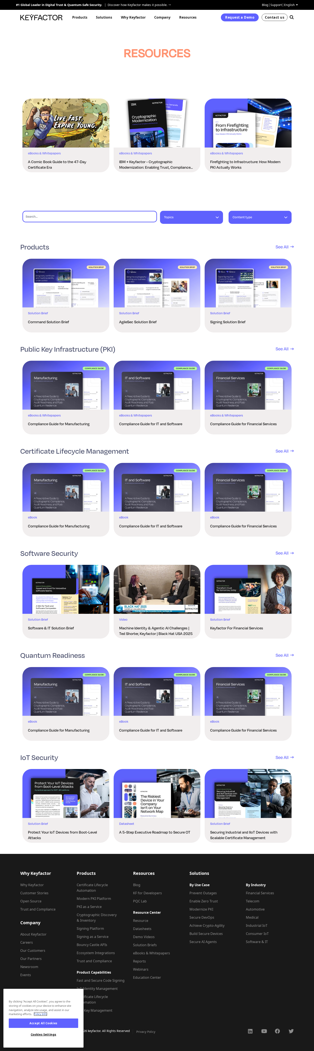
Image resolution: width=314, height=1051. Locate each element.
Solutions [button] (104, 17)
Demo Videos (144, 936)
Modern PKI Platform (94, 898)
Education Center (147, 977)
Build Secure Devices (206, 933)
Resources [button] (188, 17)
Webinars (140, 969)
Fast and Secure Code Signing (101, 980)
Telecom (252, 901)
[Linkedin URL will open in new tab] (250, 1031)
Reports (139, 961)
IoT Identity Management (97, 988)
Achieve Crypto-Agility (206, 925)
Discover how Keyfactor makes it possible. (136, 5)
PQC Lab (140, 901)
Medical (252, 917)
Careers (26, 942)
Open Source (30, 901)
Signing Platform (90, 928)
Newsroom (29, 966)
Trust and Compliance (38, 909)
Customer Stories (34, 893)
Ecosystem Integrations (96, 953)
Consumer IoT (257, 933)
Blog (265, 5)
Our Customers (32, 950)
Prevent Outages (203, 893)
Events (25, 975)
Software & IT (257, 941)
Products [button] (79, 17)
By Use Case (199, 885)
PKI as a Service (89, 906)
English (289, 5)
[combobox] (191, 219)
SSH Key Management (94, 1010)
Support (276, 5)
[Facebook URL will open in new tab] (277, 1031)
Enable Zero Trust (203, 901)
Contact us (274, 17)
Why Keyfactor (32, 885)
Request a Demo (239, 17)
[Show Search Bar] (292, 17)
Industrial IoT (256, 925)
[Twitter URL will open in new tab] (291, 1031)
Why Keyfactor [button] (133, 17)
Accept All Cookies (43, 1023)
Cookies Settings (43, 1034)
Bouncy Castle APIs (92, 944)
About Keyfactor (33, 934)
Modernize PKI (201, 909)
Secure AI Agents (203, 941)
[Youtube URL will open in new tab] (263, 1031)
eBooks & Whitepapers (151, 953)
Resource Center (147, 912)
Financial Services (260, 893)
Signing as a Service (93, 936)
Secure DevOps (201, 917)
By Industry (256, 885)
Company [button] (162, 17)
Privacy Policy (145, 1032)
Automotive (255, 909)
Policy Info (40, 1014)
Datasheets (142, 928)
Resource (140, 920)
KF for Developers (147, 893)
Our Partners (31, 958)
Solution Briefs (145, 945)
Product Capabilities (94, 972)
